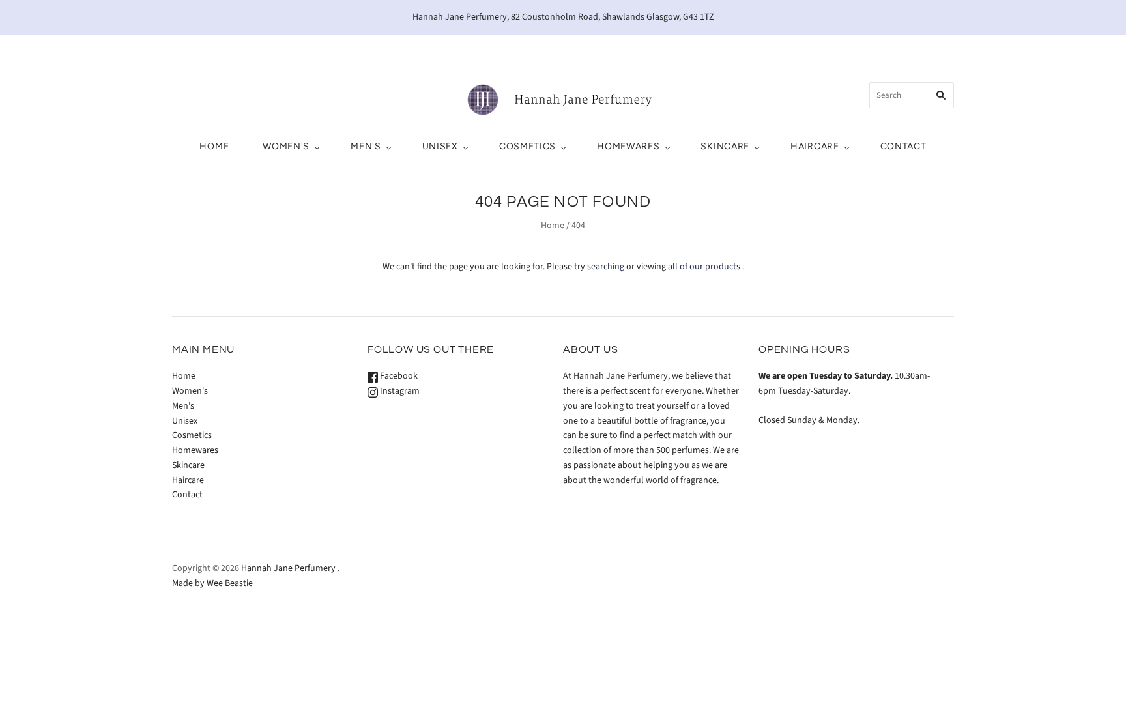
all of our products (704, 266)
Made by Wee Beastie (212, 583)
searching (605, 266)
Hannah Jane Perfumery (288, 568)
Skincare (724, 146)
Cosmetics (527, 146)
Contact (903, 146)
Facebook (398, 376)
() (898, 48)
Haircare (814, 146)
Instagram (399, 391)
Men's (366, 146)
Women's (286, 146)
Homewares (628, 146)
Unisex (440, 146)
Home (214, 146)
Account (834, 48)
